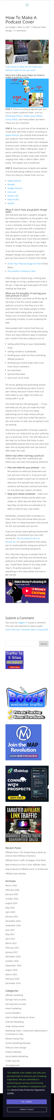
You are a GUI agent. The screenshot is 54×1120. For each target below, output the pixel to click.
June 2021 (10, 930)
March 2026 (11, 885)
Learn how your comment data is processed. (26, 629)
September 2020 (13, 965)
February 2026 (12, 890)
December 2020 (13, 956)
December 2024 (13, 921)
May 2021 (10, 934)
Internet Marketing (14, 1021)
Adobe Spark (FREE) (32, 116)
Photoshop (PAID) (13, 116)
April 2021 (10, 938)
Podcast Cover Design (15, 1047)
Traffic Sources (12, 1060)
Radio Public (13, 199)
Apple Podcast (12, 135)
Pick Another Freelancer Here (21, 271)
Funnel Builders (13, 1012)
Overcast (11, 192)
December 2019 (13, 983)
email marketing (13, 1008)
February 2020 (12, 978)
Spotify (10, 203)
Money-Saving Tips (14, 1038)
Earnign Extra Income (15, 999)
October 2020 (11, 961)
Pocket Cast (12, 195)
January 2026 (11, 894)
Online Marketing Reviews (18, 1043)
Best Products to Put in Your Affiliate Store (25, 864)
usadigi (11, 27)
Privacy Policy (27, 1109)
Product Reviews (13, 1051)
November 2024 (13, 925)
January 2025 (11, 916)
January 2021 (11, 952)
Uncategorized (12, 1065)
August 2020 (11, 970)
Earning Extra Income (15, 1004)
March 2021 (11, 943)
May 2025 (10, 907)
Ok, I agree (26, 1101)
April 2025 (10, 912)
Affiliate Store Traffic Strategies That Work (25, 860)
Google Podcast (14, 188)
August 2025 (11, 903)
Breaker (11, 184)
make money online (14, 1026)
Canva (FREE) (11, 119)
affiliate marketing (14, 995)
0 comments (20, 30)
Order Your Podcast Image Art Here (24, 263)
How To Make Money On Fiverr (20, 1017)
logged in (22, 622)
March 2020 (11, 974)
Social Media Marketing (16, 1056)
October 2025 (11, 898)
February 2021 (12, 947)
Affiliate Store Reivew (15, 873)
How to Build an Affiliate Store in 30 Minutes (26, 869)
